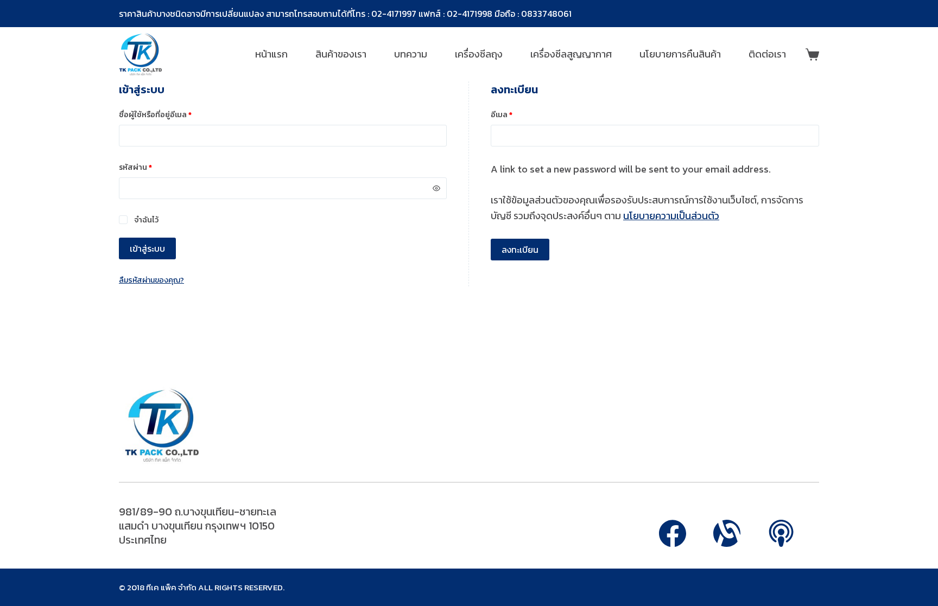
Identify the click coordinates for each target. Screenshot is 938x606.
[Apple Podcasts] (781, 533)
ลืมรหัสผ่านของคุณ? (151, 280)
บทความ (410, 54)
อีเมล (515, 114)
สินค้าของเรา (340, 54)
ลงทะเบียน (520, 249)
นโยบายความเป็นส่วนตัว (671, 215)
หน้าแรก (271, 54)
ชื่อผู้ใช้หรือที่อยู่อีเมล (168, 114)
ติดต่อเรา (767, 54)
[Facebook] (672, 533)
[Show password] (436, 188)
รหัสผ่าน (149, 167)
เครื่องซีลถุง (479, 54)
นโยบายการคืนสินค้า (680, 54)
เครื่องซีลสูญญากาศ (571, 54)
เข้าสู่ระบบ (147, 248)
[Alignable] (726, 533)
